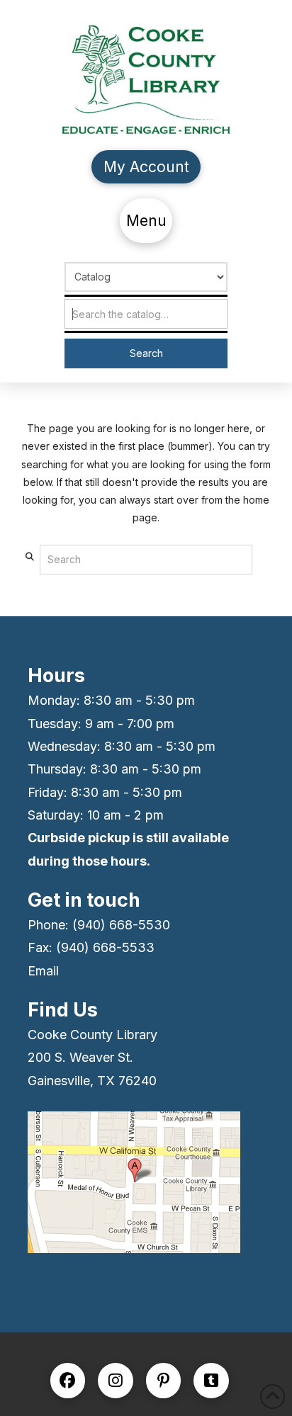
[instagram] (115, 1380)
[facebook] (68, 1380)
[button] (146, 220)
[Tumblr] (211, 1380)
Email (43, 970)
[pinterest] (163, 1380)
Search (146, 353)
